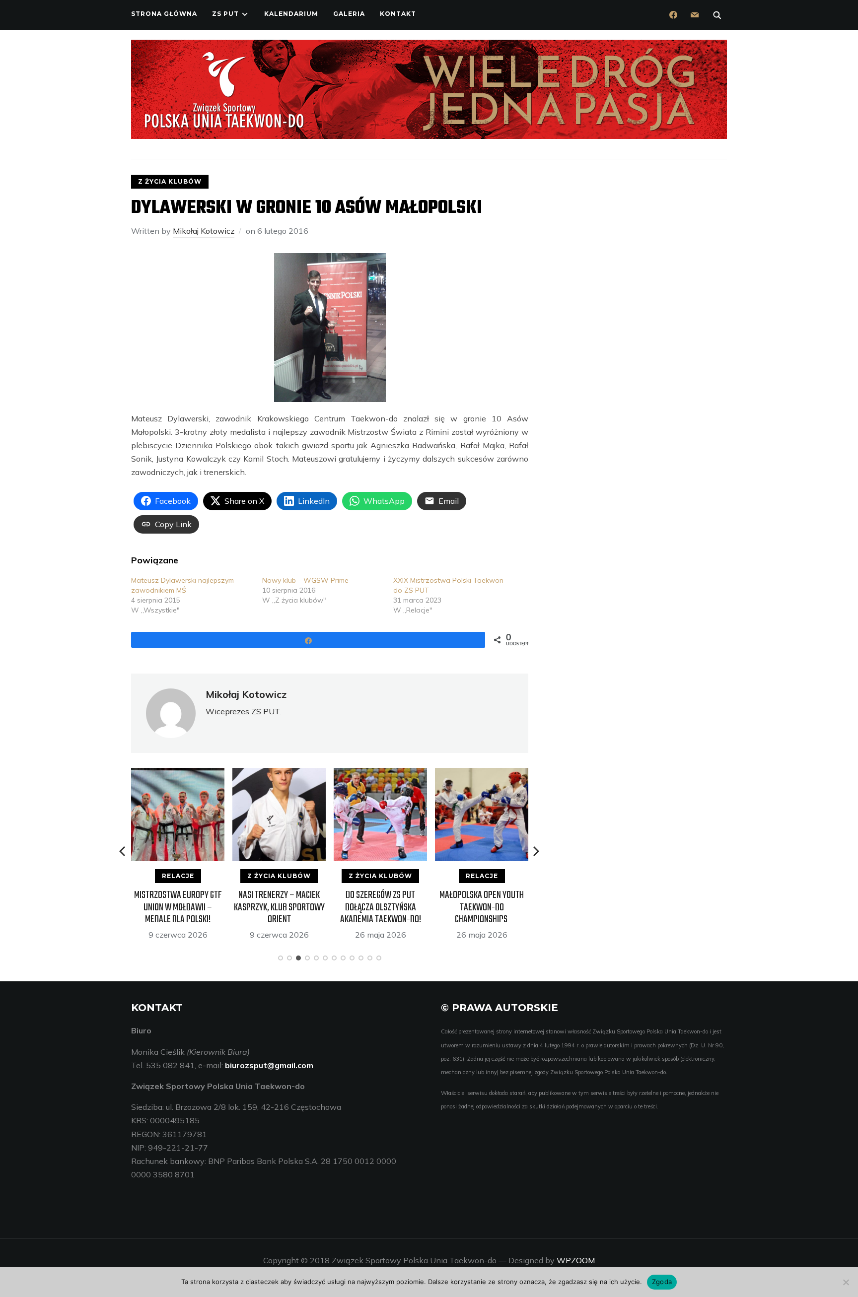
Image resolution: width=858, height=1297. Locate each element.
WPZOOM (576, 1260)
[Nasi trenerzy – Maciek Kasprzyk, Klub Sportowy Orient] (279, 774)
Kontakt (398, 13)
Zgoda (662, 1282)
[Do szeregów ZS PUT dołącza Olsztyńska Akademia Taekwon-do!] (380, 774)
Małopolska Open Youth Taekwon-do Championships (481, 907)
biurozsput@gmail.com (269, 1065)
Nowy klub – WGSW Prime (305, 580)
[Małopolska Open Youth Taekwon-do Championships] (481, 774)
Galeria (349, 13)
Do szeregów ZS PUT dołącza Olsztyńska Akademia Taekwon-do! (380, 907)
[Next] (536, 851)
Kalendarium (291, 13)
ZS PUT (225, 13)
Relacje (178, 876)
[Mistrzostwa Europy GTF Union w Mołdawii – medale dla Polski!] (177, 774)
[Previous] (123, 851)
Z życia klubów (170, 181)
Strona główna (164, 13)
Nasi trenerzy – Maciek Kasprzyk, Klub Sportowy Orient (279, 907)
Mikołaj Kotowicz (203, 231)
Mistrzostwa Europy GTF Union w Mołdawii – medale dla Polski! (178, 907)
